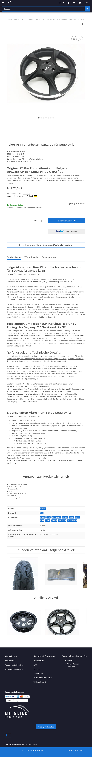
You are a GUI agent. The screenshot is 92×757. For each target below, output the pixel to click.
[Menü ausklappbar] (3, 1)
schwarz (42, 508)
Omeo (48, 520)
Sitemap (37, 669)
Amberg (70, 660)
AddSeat (65, 517)
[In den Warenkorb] (9, 32)
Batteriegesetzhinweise (43, 678)
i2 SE (48, 517)
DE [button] (60, 2)
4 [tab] (46, 118)
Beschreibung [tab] (14, 257)
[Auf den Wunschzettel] (80, 38)
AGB (35, 665)
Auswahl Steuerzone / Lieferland (20, 196)
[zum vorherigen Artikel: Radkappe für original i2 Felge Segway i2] (77, 24)
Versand (26, 193)
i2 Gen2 (42, 517)
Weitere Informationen (63, 245)
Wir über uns (10, 661)
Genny (77, 517)
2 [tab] (41, 118)
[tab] (31, 258)
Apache (54, 520)
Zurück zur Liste (14, 19)
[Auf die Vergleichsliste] (74, 38)
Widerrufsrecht (40, 682)
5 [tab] (48, 118)
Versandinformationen (14, 669)
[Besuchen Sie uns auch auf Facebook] (8, 735)
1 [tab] (39, 118)
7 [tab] (53, 118)
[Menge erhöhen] (41, 220)
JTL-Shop (79, 750)
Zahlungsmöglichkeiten (14, 665)
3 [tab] (43, 118)
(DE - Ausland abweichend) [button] (33, 208)
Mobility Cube (72, 520)
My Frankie (62, 520)
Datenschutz (39, 661)
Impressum (38, 673)
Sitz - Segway (56, 517)
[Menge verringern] (9, 220)
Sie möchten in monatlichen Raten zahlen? (46, 245)
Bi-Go (71, 517)
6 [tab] (51, 118)
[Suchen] (87, 9)
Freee (42, 520)
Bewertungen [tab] (49, 257)
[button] (68, 2)
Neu (41, 513)
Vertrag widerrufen (46, 727)
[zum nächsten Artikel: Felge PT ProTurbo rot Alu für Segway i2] (82, 24)
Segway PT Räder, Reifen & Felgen (29, 159)
